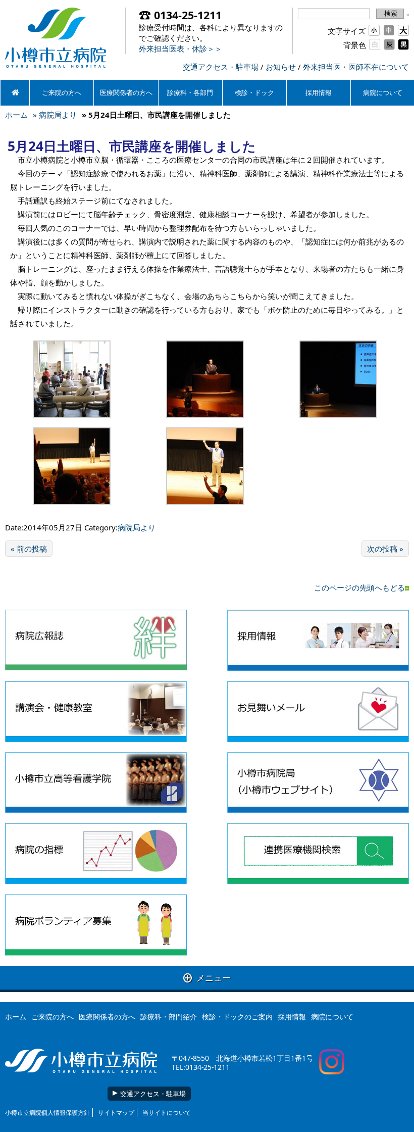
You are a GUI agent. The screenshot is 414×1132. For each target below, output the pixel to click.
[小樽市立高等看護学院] (96, 782)
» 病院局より (55, 115)
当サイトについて (166, 1112)
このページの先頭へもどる (359, 587)
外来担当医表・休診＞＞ (180, 48)
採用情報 (318, 92)
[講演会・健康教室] (96, 711)
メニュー (207, 977)
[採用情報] (318, 640)
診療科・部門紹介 (168, 1016)
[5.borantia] (96, 925)
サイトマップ (116, 1112)
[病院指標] (96, 853)
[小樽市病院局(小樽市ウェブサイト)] (318, 782)
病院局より (137, 527)
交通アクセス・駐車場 (220, 67)
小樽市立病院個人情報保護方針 (47, 1112)
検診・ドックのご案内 (237, 1016)
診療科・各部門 (190, 92)
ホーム (16, 115)
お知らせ (281, 67)
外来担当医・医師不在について (356, 67)
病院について (332, 1016)
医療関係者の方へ (126, 92)
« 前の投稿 (29, 549)
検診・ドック (254, 92)
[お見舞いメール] (318, 711)
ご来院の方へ (61, 92)
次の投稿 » (385, 549)
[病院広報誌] (96, 640)
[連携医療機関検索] (318, 853)
